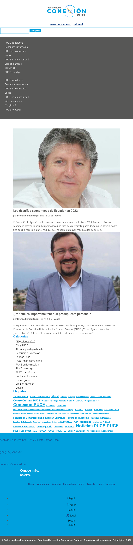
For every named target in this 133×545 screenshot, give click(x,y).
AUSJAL (63, 397)
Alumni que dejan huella (29, 349)
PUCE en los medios (15, 51)
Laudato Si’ (58, 427)
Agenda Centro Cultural (40, 396)
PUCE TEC (61, 430)
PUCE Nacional (31, 431)
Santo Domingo (106, 484)
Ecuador (88, 409)
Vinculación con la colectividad (100, 431)
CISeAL (79, 400)
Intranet (78, 24)
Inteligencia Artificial (101, 422)
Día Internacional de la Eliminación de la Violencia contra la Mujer (43, 409)
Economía (79, 409)
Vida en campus (13, 63)
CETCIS (70, 401)
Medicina (69, 426)
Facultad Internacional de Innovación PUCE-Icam (52, 422)
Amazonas (42, 484)
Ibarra (80, 484)
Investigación (44, 426)
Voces (8, 55)
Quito (70, 431)
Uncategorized (24, 380)
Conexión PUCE (29, 405)
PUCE (112, 426)
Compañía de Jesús (92, 401)
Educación (98, 409)
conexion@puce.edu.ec (13, 464)
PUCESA (42, 431)
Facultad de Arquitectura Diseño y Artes (29, 414)
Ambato (56, 484)
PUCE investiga (13, 72)
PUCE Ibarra (18, 431)
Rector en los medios (28, 376)
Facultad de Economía (78, 418)
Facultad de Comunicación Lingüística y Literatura (39, 418)
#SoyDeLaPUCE (20, 396)
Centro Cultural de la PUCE (100, 397)
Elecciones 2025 (111, 409)
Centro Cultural (82, 397)
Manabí (91, 484)
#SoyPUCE (10, 68)
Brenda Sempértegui (28, 215)
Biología (71, 397)
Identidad (85, 421)
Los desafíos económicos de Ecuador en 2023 (45, 211)
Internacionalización (24, 426)
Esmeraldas (69, 484)
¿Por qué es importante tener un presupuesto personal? (52, 314)
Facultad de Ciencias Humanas (94, 413)
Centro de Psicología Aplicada (54, 401)
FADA (76, 422)
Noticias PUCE (90, 426)
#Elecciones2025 (25, 341)
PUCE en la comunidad (17, 59)
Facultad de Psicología (22, 422)
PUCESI (51, 431)
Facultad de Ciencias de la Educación (63, 414)
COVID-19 (61, 405)
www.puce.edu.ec (60, 24)
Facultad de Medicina (101, 418)
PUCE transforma (14, 42)
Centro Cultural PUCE (26, 400)
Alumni (55, 396)
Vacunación (79, 431)
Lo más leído (23, 357)
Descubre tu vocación (16, 47)
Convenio (50, 405)
